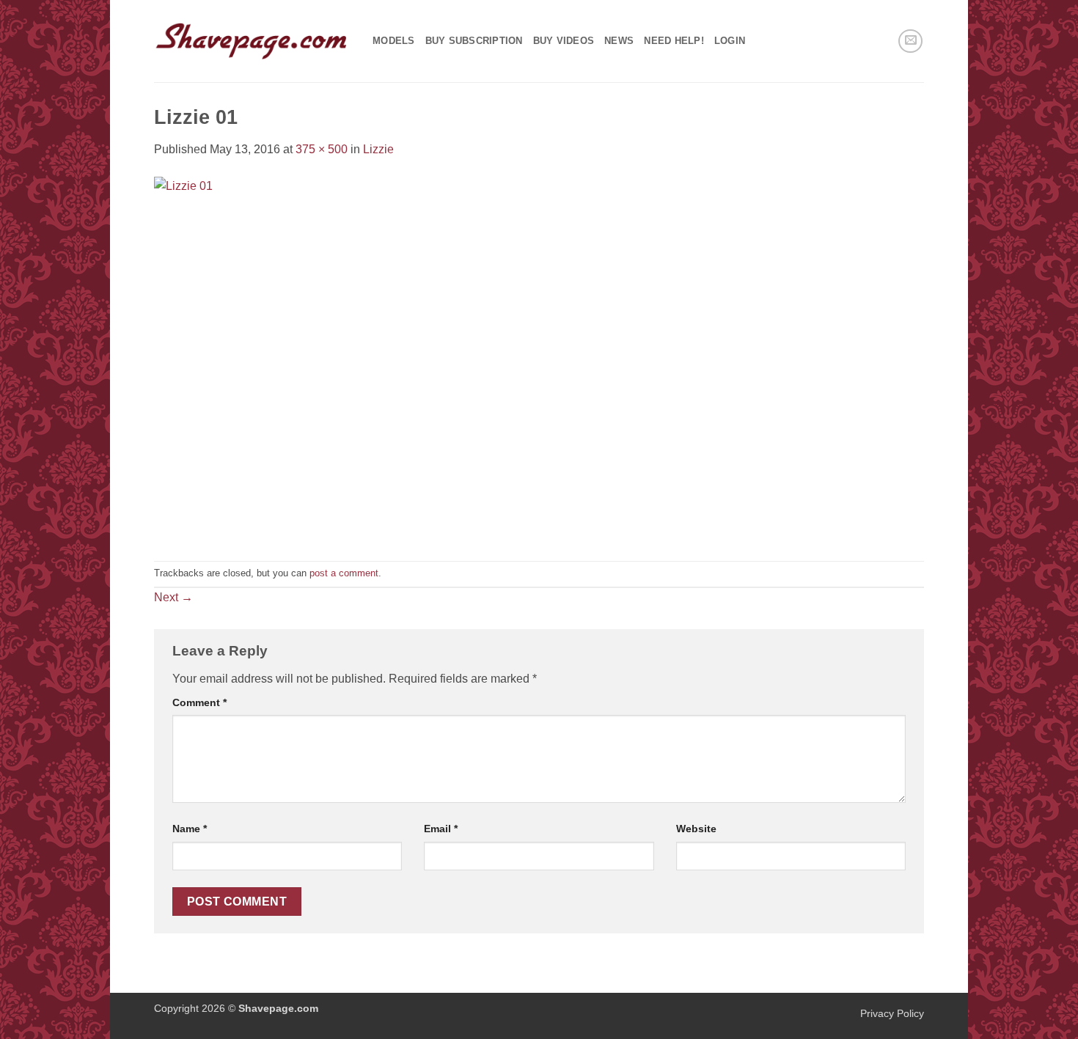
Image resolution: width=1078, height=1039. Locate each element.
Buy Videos (564, 40)
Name (189, 828)
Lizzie (378, 149)
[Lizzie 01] (291, 359)
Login (729, 40)
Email (441, 828)
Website (696, 828)
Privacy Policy (892, 1013)
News (619, 40)
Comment (199, 702)
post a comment (343, 573)
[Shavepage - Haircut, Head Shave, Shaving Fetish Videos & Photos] (252, 41)
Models (394, 40)
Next (173, 597)
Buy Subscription (474, 40)
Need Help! (674, 40)
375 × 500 (322, 149)
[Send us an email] (910, 41)
